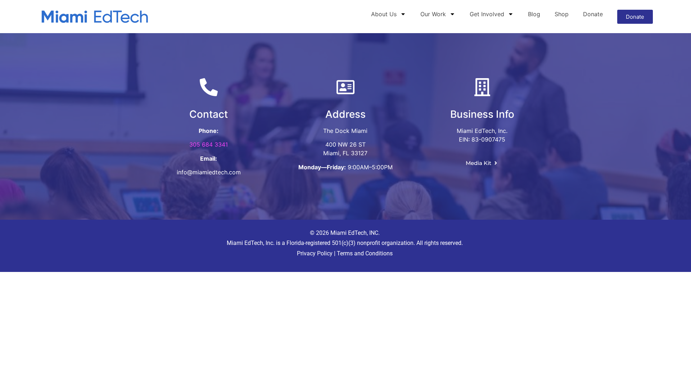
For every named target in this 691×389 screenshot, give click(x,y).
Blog (534, 14)
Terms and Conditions (364, 253)
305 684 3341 (208, 144)
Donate (593, 14)
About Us (384, 14)
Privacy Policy (315, 253)
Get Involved (487, 14)
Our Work (433, 14)
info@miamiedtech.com (209, 172)
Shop (562, 14)
